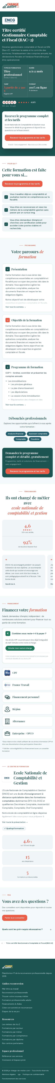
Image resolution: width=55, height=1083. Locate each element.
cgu (19, 1074)
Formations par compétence (15, 1035)
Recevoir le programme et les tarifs (27, 137)
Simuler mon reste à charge (20, 648)
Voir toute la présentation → (15, 822)
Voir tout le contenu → (15, 307)
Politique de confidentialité (33, 1074)
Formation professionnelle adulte (16, 1000)
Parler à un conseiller (15, 918)
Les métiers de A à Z (11, 1024)
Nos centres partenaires (12, 1043)
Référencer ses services (12, 1056)
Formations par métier (12, 1032)
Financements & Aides (12, 1004)
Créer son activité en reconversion (17, 1007)
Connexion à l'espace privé (13, 1060)
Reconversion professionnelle (15, 992)
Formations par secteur (12, 1028)
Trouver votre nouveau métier (15, 996)
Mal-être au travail (10, 989)
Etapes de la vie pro (11, 1011)
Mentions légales (9, 1074)
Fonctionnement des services (14, 1079)
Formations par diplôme (12, 1039)
